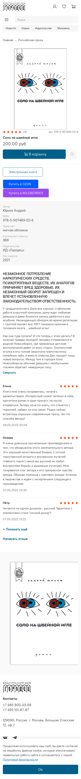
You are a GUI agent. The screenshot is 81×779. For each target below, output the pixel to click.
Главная (8, 40)
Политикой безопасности (20, 759)
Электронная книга (23, 172)
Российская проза (30, 40)
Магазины (63, 28)
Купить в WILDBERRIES (26, 193)
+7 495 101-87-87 (16, 710)
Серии (25, 28)
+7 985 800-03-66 (17, 705)
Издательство (43, 28)
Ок (40, 769)
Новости (11, 28)
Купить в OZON (21, 184)
